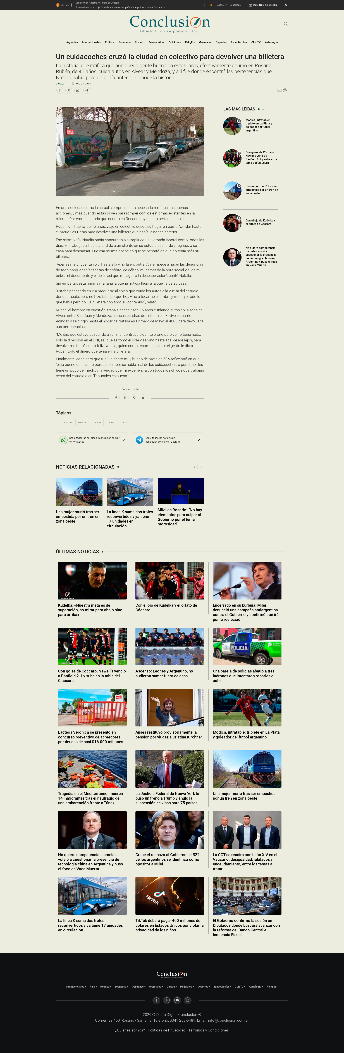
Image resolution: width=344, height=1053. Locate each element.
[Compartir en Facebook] (60, 90)
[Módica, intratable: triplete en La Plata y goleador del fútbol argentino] (247, 707)
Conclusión (187, 1014)
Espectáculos (239, 42)
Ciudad (60, 83)
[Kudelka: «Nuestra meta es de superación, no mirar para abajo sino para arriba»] (92, 580)
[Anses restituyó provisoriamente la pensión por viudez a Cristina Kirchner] (169, 707)
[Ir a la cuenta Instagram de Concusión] (188, 1000)
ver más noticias (172, 944)
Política (109, 42)
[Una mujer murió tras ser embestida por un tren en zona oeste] (247, 769)
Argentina (72, 42)
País (92, 986)
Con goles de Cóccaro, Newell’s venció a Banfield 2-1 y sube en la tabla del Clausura (261, 157)
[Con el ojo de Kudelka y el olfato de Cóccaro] (169, 580)
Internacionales (91, 42)
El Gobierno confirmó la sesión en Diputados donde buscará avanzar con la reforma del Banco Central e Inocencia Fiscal (246, 927)
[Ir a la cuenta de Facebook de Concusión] (156, 1000)
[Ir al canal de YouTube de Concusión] (177, 1000)
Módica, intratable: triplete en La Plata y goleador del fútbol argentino (259, 125)
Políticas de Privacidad (166, 1030)
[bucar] (286, 23)
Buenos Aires (156, 42)
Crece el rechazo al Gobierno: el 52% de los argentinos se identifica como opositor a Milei (167, 860)
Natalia (82, 422)
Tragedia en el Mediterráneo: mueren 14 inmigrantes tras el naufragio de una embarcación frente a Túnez (90, 798)
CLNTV (239, 986)
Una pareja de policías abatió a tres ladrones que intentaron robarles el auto (243, 676)
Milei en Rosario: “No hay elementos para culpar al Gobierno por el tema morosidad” (180, 517)
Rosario (139, 42)
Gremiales (205, 42)
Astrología (271, 42)
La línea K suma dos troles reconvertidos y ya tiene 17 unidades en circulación (90, 925)
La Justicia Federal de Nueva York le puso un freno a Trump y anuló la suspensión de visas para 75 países (167, 798)
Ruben (111, 422)
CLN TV (256, 42)
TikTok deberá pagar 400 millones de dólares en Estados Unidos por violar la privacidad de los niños (169, 925)
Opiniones (175, 42)
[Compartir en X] (69, 90)
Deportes (221, 42)
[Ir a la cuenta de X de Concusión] (167, 1000)
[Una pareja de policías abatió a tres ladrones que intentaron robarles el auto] (247, 646)
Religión (190, 42)
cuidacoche (65, 422)
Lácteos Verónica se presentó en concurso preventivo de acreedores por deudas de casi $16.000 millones (90, 737)
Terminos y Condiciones (208, 1030)
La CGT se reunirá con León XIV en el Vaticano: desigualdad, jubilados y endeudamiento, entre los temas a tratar (245, 862)
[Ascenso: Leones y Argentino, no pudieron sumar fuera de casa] (169, 646)
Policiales (186, 986)
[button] (194, 467)
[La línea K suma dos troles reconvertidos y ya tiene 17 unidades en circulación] (92, 896)
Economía (125, 42)
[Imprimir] (285, 90)
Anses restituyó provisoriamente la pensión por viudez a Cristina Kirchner (168, 734)
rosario (97, 422)
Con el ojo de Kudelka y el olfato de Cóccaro (261, 222)
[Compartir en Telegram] (87, 90)
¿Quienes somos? (130, 1030)
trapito (124, 422)
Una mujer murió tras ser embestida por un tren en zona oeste (77, 517)
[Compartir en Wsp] (78, 90)
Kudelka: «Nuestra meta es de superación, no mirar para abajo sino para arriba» (90, 610)
